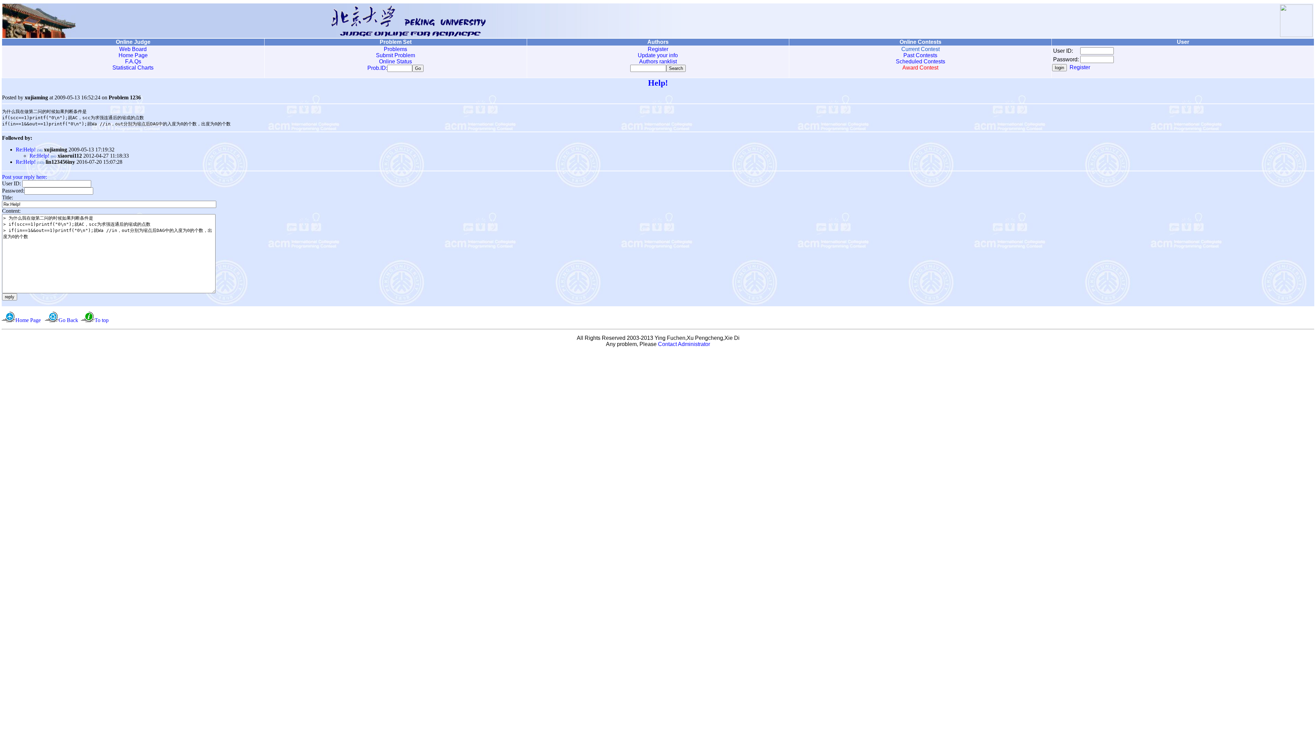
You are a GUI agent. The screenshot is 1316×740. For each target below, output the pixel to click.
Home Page (133, 55)
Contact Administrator (684, 344)
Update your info (658, 55)
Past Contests (920, 55)
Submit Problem (395, 55)
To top (102, 320)
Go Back (68, 320)
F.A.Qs (133, 61)
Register (658, 49)
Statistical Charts (133, 68)
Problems (395, 49)
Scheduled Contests (920, 61)
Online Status (395, 61)
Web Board (133, 49)
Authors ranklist (658, 61)
